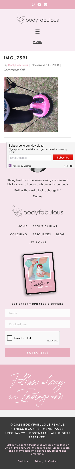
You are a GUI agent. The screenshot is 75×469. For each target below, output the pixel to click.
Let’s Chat (38, 242)
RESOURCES (41, 234)
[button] (37, 352)
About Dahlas (45, 226)
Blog (60, 234)
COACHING (18, 234)
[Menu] (37, 31)
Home (22, 226)
